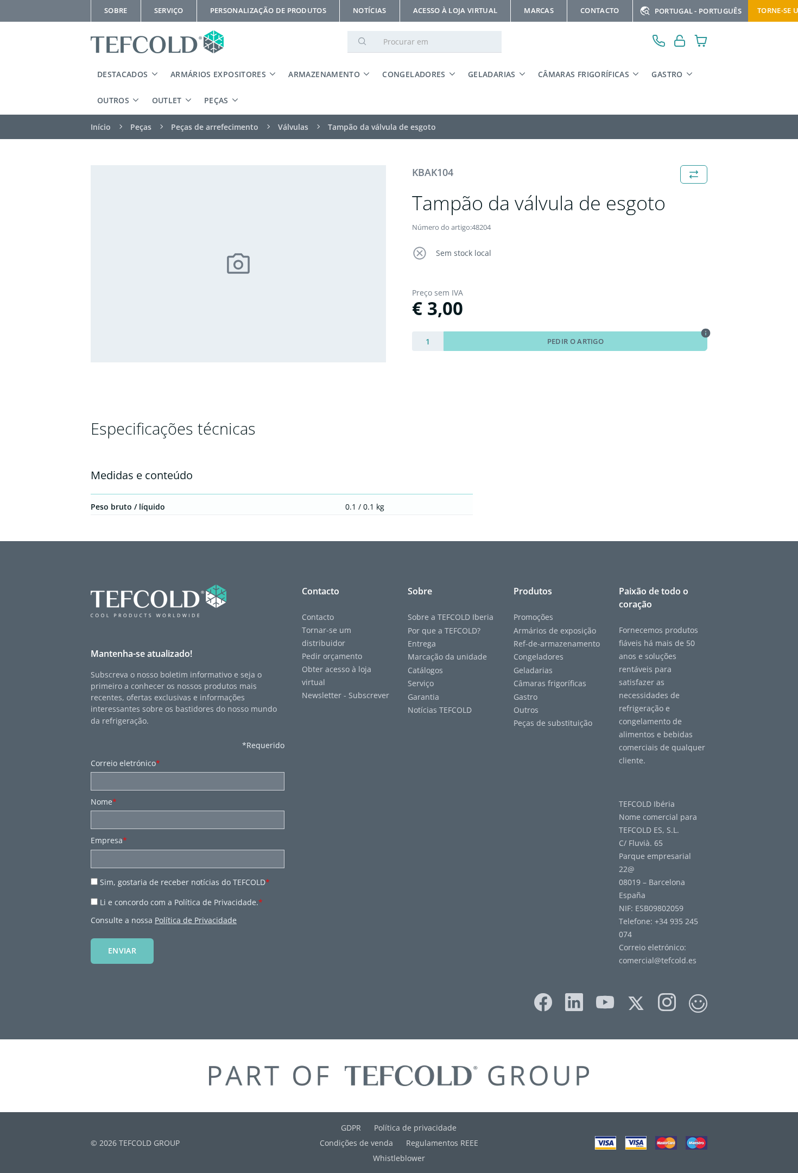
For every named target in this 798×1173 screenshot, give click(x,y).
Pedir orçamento (333, 656)
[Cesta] (701, 42)
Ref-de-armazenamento (557, 643)
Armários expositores (218, 74)
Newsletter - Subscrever (345, 695)
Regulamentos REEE (442, 1143)
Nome (104, 801)
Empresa (109, 840)
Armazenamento (324, 74)
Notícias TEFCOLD (440, 710)
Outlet (167, 100)
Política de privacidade (415, 1127)
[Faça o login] (680, 42)
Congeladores (413, 74)
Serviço (421, 683)
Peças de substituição (553, 723)
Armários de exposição (555, 630)
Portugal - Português (698, 11)
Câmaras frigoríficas (583, 74)
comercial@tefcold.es (657, 960)
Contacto (318, 617)
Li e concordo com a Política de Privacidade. (181, 902)
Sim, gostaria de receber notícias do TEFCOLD (185, 882)
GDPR (351, 1127)
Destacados (122, 74)
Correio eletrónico (125, 763)
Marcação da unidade (447, 656)
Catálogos (425, 670)
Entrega (422, 643)
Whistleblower (399, 1158)
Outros (113, 100)
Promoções (533, 617)
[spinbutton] (428, 341)
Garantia (423, 697)
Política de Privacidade (196, 920)
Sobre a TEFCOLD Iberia (452, 617)
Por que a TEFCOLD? (445, 630)
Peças (216, 100)
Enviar (122, 950)
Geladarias (492, 74)
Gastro (666, 74)
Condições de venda (356, 1143)
